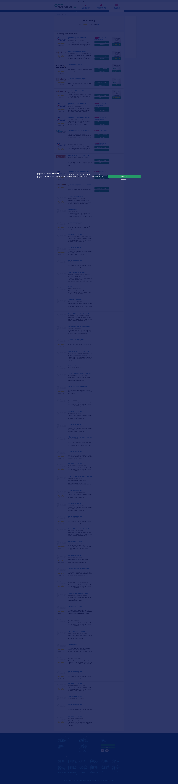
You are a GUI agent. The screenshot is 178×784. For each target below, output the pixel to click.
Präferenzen (124, 179)
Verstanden (124, 176)
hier (38, 177)
